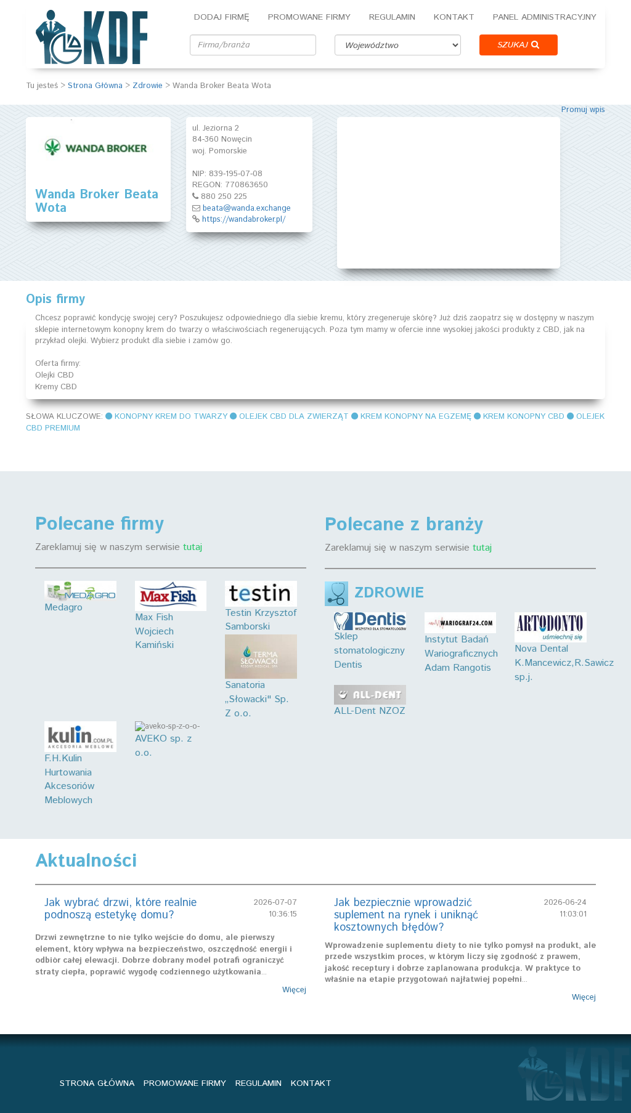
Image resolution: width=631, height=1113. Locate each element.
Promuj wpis (583, 110)
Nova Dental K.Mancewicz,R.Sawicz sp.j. (564, 663)
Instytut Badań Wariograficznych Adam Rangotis (461, 654)
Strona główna (97, 1083)
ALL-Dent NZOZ (369, 711)
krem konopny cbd (523, 417)
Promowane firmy (309, 17)
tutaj (192, 547)
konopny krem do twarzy (171, 417)
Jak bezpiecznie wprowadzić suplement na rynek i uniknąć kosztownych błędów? (406, 915)
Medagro (63, 608)
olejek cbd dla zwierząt (294, 417)
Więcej (294, 990)
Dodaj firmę (222, 17)
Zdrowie (147, 86)
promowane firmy (185, 1083)
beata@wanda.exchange (247, 208)
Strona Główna (95, 86)
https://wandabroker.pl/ (243, 219)
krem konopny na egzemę (415, 417)
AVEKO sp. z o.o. (163, 746)
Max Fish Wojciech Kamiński (154, 631)
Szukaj (514, 45)
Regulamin (392, 17)
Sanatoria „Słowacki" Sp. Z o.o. (257, 699)
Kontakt (454, 17)
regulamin (258, 1083)
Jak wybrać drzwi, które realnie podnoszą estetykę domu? (120, 909)
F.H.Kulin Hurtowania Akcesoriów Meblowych (69, 779)
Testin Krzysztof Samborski (260, 620)
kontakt (311, 1083)
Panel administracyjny (544, 17)
